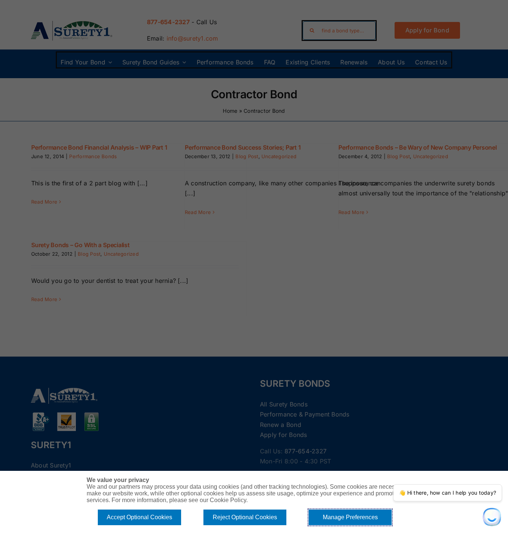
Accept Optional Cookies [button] (139, 517)
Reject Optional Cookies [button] (245, 517)
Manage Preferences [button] (350, 517)
